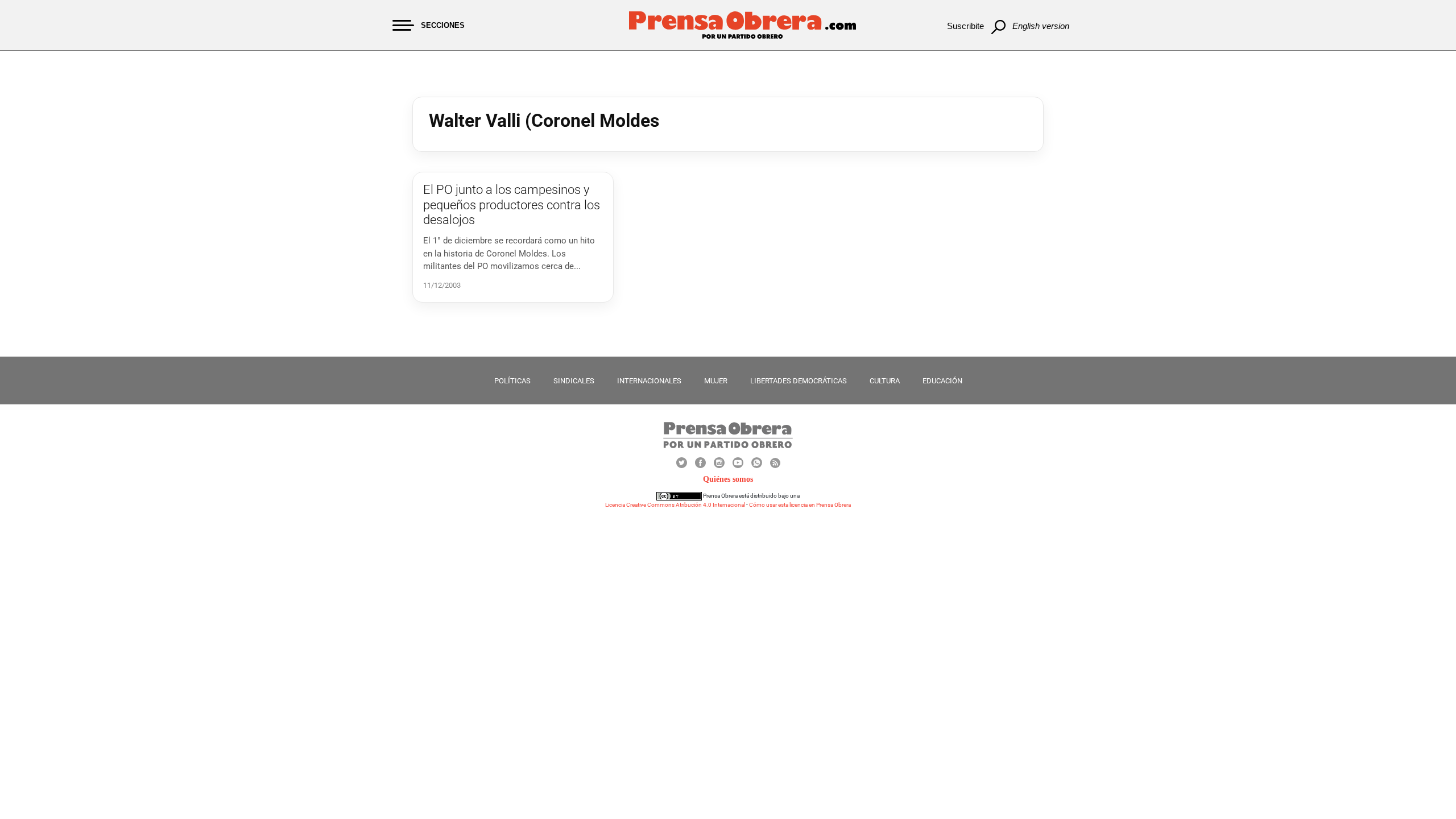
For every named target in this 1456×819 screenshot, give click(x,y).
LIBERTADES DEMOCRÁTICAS (798, 381)
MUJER (715, 381)
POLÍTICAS (512, 381)
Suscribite (965, 26)
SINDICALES (573, 381)
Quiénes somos (728, 479)
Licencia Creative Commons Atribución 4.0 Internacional (675, 505)
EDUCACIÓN (942, 381)
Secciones (443, 25)
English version (1040, 26)
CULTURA (885, 381)
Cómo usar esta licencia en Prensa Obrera (800, 505)
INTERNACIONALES (649, 381)
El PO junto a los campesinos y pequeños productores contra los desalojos (511, 205)
